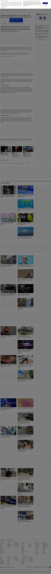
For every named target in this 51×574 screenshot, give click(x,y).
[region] (25, 4)
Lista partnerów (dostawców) (26, 5)
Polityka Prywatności (3, 7)
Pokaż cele (45, 5)
